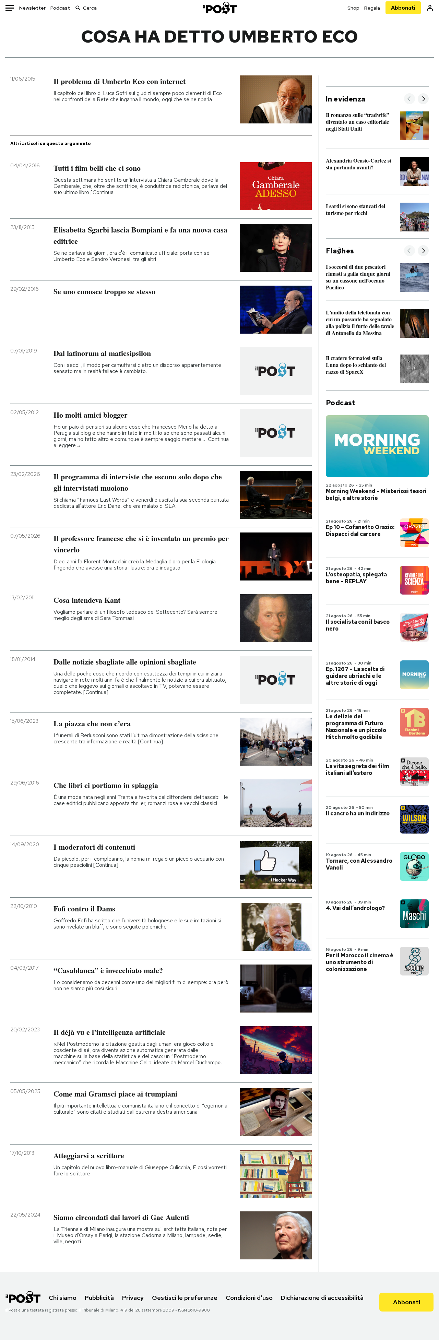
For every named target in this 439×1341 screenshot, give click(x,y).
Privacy (133, 1298)
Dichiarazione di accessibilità (322, 1298)
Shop (353, 8)
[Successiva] (423, 99)
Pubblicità (99, 1298)
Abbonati (403, 7)
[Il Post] (219, 8)
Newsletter (32, 8)
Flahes (340, 251)
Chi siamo (62, 1298)
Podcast (60, 8)
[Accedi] (430, 7)
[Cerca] (77, 7)
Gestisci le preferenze (184, 1298)
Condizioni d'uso (249, 1298)
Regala (372, 8)
